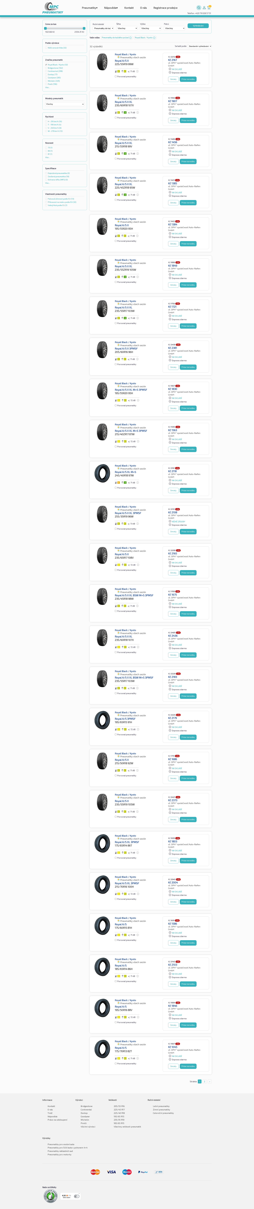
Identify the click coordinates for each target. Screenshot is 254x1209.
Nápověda (111, 7)
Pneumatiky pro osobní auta (61, 1144)
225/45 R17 (119, 1109)
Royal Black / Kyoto (58, 65)
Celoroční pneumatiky (163, 1113)
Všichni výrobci (88, 1126)
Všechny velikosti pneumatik (127, 1126)
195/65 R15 (119, 1116)
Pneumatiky (89, 7)
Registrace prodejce (165, 7)
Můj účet (204, 7)
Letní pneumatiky (161, 1106)
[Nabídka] (79, 1194)
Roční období (98, 24)
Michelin (85, 1119)
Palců (166, 24)
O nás (143, 7)
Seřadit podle (181, 46)
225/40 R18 (119, 1113)
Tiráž (50, 1113)
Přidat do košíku (188, 79)
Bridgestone (86, 1106)
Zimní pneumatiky (161, 1109)
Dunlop (84, 1113)
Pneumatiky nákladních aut (60, 1151)
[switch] (76, 1196)
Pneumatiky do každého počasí (115, 37)
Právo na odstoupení (57, 1119)
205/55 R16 (119, 1106)
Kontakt (129, 7)
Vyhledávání (198, 26)
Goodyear (85, 1116)
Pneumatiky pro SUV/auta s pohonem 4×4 (67, 1147)
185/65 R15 (119, 1123)
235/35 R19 (119, 1119)
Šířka (118, 24)
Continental (86, 1109)
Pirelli (84, 1123)
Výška (142, 24)
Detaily (173, 79)
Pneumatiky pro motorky (59, 1154)
